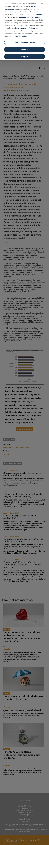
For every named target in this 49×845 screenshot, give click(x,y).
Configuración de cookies (24, 42)
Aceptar (24, 56)
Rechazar (24, 49)
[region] (24, 30)
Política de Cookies (20, 36)
